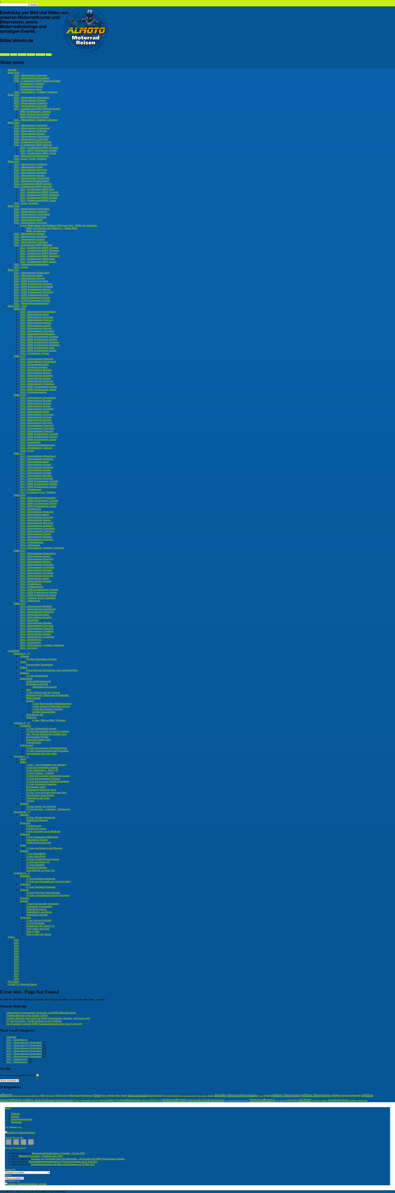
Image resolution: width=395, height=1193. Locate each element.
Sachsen (30, 700)
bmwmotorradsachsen (171, 1096)
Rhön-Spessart (33, 698)
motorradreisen (174, 1100)
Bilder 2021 (13, 270)
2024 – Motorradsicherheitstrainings (31, 156)
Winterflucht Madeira (36, 867)
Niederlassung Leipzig (31, 89)
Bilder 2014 (19, 603)
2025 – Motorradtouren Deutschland (31, 97)
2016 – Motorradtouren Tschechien (37, 531)
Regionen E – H (22, 723)
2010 (16, 978)
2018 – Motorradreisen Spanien (35, 406)
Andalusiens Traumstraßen (39, 906)
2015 (16, 965)
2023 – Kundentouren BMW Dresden (38, 197)
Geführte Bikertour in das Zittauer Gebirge (27, 1015)
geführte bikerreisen (285, 1095)
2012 (16, 973)
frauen (260, 1096)
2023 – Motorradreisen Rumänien (30, 172)
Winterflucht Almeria (36, 909)
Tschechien (25, 917)
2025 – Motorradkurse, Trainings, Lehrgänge (36, 119)
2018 (16, 962)
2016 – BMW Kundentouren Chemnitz (39, 500)
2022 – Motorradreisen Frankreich (30, 211)
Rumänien (25, 876)
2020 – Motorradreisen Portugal (35, 322)
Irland (23, 759)
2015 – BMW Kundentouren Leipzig (38, 595)
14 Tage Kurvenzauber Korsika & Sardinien (47, 731)
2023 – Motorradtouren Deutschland (31, 178)
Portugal (24, 851)
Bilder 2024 (13, 122)
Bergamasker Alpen (36, 787)
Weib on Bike (33, 931)
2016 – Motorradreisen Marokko (36, 536)
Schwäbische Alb (34, 714)
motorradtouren (262, 1100)
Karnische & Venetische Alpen (41, 789)
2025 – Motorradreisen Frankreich (30, 103)
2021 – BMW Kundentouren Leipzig (32, 297)
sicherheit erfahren (319, 1100)
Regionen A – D (22, 653)
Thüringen (31, 717)
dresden (220, 1095)
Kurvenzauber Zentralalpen (39, 664)
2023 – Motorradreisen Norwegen (30, 169)
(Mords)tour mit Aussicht (44, 687)
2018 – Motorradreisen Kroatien (35, 420)
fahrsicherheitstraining (242, 1095)
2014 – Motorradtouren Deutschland (38, 609)
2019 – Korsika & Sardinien (34, 367)
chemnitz (210, 1096)
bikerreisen (62, 1095)
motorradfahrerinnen (128, 1100)
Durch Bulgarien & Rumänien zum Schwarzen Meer (52, 670)
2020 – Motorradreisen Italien (34, 314)
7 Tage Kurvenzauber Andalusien (42, 903)
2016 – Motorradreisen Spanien (35, 520)
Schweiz (24, 889)
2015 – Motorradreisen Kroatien (35, 581)
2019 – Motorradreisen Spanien (35, 378)
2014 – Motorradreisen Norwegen (36, 625)
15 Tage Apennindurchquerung (41, 784)
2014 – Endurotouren (30, 642)
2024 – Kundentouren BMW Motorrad (33, 144)
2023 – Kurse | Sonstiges (26, 203)
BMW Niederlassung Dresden (35, 114)
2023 (16, 948)
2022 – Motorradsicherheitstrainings (31, 264)
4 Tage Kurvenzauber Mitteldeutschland (51, 703)
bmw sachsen (202, 1096)
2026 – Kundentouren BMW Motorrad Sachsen (37, 81)
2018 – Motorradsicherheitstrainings (37, 445)
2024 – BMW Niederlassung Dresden (38, 150)
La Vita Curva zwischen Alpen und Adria (46, 792)
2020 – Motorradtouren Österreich (36, 320)
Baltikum (24, 673)
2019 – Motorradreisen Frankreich (36, 359)
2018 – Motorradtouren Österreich (36, 425)
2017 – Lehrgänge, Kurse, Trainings (37, 492)
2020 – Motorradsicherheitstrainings (37, 333)
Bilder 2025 (13, 94)
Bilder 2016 (19, 495)
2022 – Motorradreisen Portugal (29, 233)
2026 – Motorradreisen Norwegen (30, 75)
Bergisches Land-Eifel (37, 684)
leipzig (77, 1100)
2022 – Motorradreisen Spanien (29, 239)
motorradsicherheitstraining (206, 1100)
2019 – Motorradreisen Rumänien (36, 375)
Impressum (16, 1122)
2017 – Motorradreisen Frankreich (36, 459)
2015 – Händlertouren (31, 584)
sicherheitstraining (338, 1100)
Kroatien (24, 803)
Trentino (30, 801)
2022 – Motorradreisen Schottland (30, 236)
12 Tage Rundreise (35, 864)
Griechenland (26, 745)
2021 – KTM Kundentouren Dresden (32, 300)
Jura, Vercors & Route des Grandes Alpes (46, 734)
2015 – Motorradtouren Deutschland (38, 553)
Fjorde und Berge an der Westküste (43, 831)
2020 (16, 956)
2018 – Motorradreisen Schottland (36, 409)
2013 (16, 970)
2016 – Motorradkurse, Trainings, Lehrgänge (42, 548)
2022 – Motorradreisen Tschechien (31, 242)
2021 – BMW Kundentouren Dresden (32, 289)
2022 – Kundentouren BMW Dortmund (39, 250)
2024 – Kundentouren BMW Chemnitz (39, 147)
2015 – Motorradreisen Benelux (35, 561)
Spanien (24, 901)
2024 (16, 945)
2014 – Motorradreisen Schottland (36, 631)
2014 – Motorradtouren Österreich (36, 628)
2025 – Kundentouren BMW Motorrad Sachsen (37, 108)
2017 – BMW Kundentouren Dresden (38, 484)
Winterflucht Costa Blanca (39, 912)
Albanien (24, 656)
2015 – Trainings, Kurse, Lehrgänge (37, 598)
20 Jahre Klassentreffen (43, 712)
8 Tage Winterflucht (36, 856)
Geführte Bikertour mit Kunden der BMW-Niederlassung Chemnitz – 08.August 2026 (48, 1018)
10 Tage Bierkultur (35, 923)
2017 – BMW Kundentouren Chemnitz (39, 481)
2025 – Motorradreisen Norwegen (30, 106)
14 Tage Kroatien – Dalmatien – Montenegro (48, 809)
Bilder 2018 (19, 395)
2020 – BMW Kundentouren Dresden (38, 339)
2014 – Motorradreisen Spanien (35, 634)
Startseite (12, 69)
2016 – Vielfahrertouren (31, 542)
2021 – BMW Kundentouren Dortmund (33, 286)
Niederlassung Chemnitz (32, 83)
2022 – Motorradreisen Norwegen (30, 222)
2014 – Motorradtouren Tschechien (37, 636)
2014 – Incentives (28, 648)
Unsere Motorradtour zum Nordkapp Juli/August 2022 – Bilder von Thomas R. (58, 225)
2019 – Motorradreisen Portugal (35, 372)
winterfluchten (362, 1100)
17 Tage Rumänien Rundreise (40, 878)
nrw (277, 1100)
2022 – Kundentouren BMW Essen (37, 258)
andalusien (35, 1095)
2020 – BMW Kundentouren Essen (37, 347)
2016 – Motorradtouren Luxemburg (37, 528)
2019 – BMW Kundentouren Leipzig (38, 389)
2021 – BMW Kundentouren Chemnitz (33, 283)
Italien (23, 762)
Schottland (25, 884)
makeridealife (85, 1100)
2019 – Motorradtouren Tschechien (37, 384)
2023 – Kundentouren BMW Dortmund (39, 195)
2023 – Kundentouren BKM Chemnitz (33, 183)
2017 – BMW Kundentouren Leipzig (38, 486)
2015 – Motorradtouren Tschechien (37, 567)
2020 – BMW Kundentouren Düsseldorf (40, 345)
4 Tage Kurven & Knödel (38, 920)
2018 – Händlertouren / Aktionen (36, 447)
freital (267, 1095)
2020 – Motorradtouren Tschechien (37, 331)
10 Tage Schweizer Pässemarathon (43, 892)
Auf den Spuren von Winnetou (41, 806)
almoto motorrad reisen (21, 1096)
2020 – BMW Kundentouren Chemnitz (39, 336)
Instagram (40, 54)
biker (42, 1095)
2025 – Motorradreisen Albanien (30, 100)
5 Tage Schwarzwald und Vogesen (43, 692)
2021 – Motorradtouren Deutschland (31, 272)
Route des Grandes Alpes (38, 739)
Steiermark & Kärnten (37, 839)
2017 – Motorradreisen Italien (34, 461)
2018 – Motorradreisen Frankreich (36, 431)
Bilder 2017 (19, 453)
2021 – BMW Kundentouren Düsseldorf (33, 292)
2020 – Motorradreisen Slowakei (36, 328)
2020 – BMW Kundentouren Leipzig (38, 350)
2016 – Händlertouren (31, 509)
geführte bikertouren (315, 1095)
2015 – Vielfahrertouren (31, 586)
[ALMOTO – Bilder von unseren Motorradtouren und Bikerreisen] (54, 51)
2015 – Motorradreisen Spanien (35, 556)
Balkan (23, 667)
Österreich (25, 834)
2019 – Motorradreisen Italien (34, 364)
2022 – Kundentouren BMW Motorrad (33, 245)
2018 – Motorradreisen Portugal (35, 403)
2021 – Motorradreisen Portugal (29, 278)
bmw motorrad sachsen (188, 1096)
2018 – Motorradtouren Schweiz (36, 417)
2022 (16, 951)
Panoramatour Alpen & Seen (40, 795)
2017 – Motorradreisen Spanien (35, 470)
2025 (16, 942)
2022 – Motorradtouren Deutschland (31, 208)
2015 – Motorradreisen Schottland (36, 573)
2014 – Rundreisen (29, 620)
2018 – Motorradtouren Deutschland (38, 397)
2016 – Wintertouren (30, 545)
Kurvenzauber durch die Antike (41, 753)
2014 (16, 967)
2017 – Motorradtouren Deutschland (38, 456)
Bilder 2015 (19, 550)
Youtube (31, 54)
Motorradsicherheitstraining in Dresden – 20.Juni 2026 (58, 1153)
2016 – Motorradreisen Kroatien (35, 534)
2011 (16, 976)
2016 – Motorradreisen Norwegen (36, 517)
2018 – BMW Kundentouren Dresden (38, 436)
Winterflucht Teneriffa (37, 914)
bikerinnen (50, 1095)
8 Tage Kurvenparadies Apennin (42, 767)
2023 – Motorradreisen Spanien (29, 175)
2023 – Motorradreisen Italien (28, 167)
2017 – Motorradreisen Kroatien (35, 472)
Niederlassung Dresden (31, 86)
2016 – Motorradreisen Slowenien (36, 523)
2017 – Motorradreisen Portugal (35, 464)
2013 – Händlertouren (17, 1062)
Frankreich (25, 725)
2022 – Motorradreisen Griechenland (32, 214)
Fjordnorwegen (33, 826)
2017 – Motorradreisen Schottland (36, 467)
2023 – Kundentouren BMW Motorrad (33, 186)
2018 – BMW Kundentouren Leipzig (38, 439)
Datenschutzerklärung (21, 1119)
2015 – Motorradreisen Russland (36, 570)
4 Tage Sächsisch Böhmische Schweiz (51, 706)
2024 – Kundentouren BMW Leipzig (38, 153)
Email (49, 54)
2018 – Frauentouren (30, 442)
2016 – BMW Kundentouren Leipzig (38, 506)
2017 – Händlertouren (31, 489)
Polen (23, 845)
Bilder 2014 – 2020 (17, 306)
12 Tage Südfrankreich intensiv (41, 728)
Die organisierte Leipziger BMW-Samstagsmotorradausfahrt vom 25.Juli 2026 (44, 1024)
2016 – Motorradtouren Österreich (36, 539)
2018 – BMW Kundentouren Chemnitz (39, 434)
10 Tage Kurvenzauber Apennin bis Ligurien (48, 775)
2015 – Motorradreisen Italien (34, 578)
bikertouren (87, 1095)
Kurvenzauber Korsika (37, 737)
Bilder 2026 (13, 72)
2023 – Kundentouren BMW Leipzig (38, 200)
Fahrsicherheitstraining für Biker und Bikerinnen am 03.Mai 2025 (63, 1164)
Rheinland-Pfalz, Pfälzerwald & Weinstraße (47, 695)
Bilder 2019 (19, 356)
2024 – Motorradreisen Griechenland (32, 128)
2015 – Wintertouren (30, 600)
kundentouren (64, 1100)
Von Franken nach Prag (37, 928)
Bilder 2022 (13, 206)
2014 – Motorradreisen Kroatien (35, 617)
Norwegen (25, 823)
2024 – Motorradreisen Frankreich (30, 125)
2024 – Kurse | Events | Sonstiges (30, 158)
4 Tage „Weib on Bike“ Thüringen (49, 720)
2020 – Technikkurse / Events (34, 353)
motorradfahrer (107, 1100)
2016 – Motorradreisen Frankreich (36, 511)
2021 (16, 953)
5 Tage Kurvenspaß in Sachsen (47, 709)
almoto (6, 1094)
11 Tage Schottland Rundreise (40, 887)
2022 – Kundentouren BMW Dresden (38, 253)
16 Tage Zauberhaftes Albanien (41, 659)
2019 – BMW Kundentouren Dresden (38, 386)
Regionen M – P (22, 812)
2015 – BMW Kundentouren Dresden (38, 592)
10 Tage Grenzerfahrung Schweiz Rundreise (48, 895)
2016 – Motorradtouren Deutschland (38, 498)
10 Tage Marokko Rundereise (40, 817)
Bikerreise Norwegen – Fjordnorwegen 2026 (41, 1156)
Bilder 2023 (13, 161)
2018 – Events (27, 450)
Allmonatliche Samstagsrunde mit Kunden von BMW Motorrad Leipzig (41, 1012)
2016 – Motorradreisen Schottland (36, 525)
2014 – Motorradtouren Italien (34, 614)
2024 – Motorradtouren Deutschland (31, 136)
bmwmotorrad (155, 1095)
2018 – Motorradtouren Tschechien (37, 428)
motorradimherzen (151, 1100)
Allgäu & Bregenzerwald (38, 681)
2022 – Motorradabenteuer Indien (30, 217)
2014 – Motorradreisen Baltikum (36, 606)
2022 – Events (21, 267)
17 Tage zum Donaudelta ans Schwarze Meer (48, 881)
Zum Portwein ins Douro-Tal (40, 870)
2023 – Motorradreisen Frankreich (30, 164)
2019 (16, 959)
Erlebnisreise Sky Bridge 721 (40, 926)
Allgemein (11, 1037)
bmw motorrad (137, 1095)
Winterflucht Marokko (37, 820)
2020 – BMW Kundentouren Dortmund (39, 342)
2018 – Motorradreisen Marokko (36, 400)
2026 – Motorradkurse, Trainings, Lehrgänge (36, 92)
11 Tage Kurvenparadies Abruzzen (43, 778)
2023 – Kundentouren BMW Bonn (37, 189)
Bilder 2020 (19, 308)
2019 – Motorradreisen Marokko (36, 370)
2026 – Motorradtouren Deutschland (31, 78)
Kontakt (15, 1116)
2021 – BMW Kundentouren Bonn (31, 281)
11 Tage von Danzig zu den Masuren (44, 848)
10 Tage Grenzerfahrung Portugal (42, 859)
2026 (16, 939)
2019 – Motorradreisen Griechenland (38, 361)
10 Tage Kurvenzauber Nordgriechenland (46, 748)
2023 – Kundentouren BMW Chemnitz (39, 192)
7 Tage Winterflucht (36, 853)
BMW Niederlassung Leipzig (34, 117)
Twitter (13, 54)
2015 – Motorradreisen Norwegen (36, 559)
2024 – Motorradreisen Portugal (29, 133)
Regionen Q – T (22, 873)
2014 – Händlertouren (31, 639)
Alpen (23, 662)
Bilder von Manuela (36, 231)
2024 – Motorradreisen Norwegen (30, 131)
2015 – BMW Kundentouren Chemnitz (39, 589)
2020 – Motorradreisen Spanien (35, 325)
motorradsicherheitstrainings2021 (237, 1100)
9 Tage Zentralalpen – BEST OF (42, 770)
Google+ (22, 54)
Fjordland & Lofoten (36, 828)
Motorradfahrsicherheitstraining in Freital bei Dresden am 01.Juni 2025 (63, 1161)
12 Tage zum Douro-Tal (38, 862)
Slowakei (24, 898)
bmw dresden (108, 1095)
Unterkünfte (13, 650)
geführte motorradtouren (39, 1100)
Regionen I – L (21, 756)
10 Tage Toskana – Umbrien (40, 773)
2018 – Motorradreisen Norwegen (36, 414)
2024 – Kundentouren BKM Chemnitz (33, 142)
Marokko (24, 814)
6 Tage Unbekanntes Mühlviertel (42, 837)
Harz (28, 689)
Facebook (5, 54)
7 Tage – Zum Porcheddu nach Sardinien (46, 764)
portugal (283, 1100)
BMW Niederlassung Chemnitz (35, 111)
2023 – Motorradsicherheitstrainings (31, 181)
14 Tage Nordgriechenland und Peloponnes (47, 750)
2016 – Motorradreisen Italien (34, 514)
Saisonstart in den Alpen (38, 798)
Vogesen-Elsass (33, 742)
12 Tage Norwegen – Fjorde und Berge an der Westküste (34, 1021)
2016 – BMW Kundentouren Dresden (38, 503)
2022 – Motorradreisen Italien (28, 220)
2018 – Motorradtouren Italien (34, 411)
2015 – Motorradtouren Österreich (36, 575)
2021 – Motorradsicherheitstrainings (31, 303)
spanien (353, 1100)
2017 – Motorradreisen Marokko (36, 475)
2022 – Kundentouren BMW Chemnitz (39, 247)
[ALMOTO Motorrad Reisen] (22, 984)
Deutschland (26, 678)
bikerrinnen (75, 1095)
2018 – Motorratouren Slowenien (36, 422)
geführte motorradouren (345, 1095)
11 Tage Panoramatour (37, 675)
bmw (97, 1095)
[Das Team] (13, 981)
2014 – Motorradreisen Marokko (36, 623)
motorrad (94, 1100)
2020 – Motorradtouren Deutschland (38, 311)
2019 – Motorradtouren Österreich (36, 381)
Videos (11, 937)
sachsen (304, 1099)
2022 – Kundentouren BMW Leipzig (38, 261)
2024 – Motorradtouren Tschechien (31, 139)
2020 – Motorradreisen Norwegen (36, 317)
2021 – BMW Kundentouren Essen (31, 295)
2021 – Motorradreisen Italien (28, 275)
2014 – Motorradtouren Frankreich (37, 611)
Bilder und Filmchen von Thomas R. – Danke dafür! (51, 228)
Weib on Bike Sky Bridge (38, 934)
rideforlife (291, 1100)
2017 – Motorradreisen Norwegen (36, 478)
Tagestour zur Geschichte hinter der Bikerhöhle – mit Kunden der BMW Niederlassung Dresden (78, 1158)
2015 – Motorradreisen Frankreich (36, 564)
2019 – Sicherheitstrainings (33, 392)
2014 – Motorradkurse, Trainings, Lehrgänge (42, 645)
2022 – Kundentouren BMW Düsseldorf (40, 256)
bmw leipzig (121, 1095)
